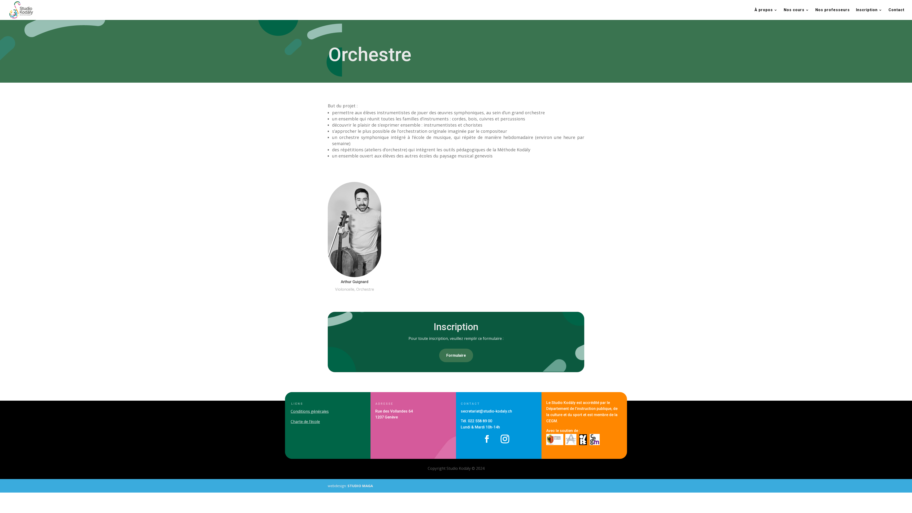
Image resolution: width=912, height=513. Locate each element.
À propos (764, 10)
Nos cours (794, 10)
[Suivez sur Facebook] (486, 438)
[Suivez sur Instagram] (504, 438)
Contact (896, 10)
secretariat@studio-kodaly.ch (486, 411)
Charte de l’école (305, 421)
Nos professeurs (832, 10)
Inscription (867, 10)
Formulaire (456, 355)
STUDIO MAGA (360, 485)
